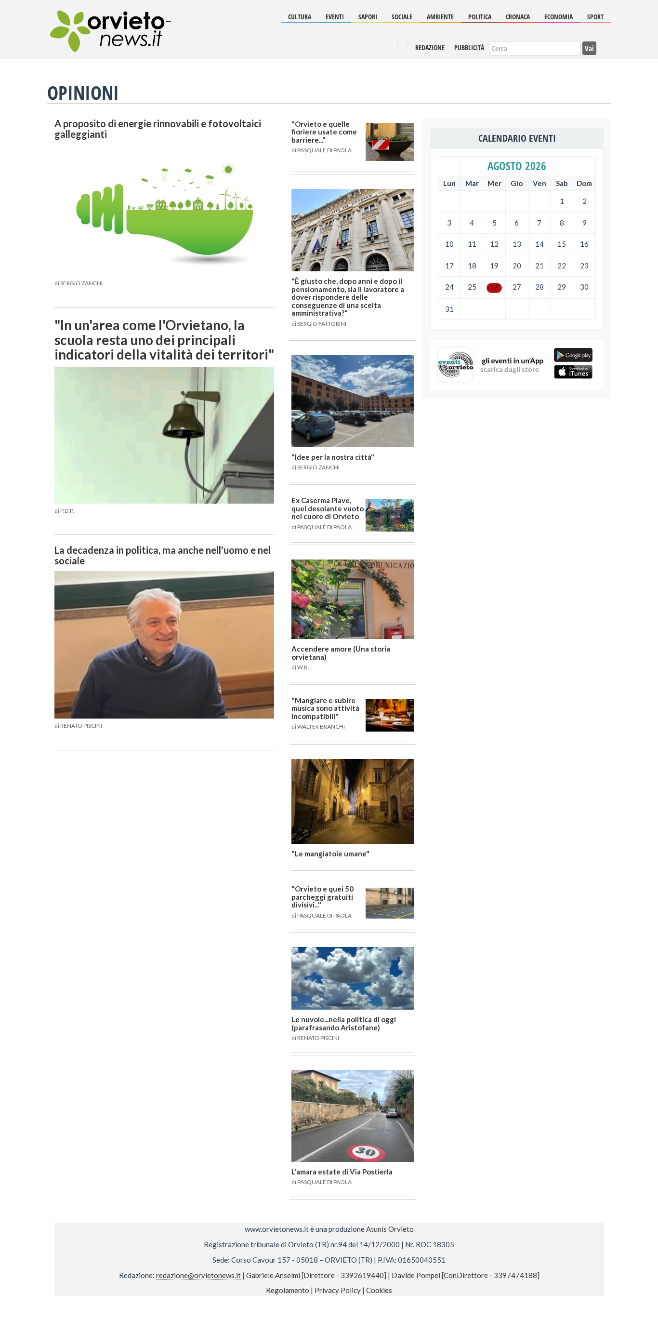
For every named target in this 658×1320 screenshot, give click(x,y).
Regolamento (287, 1290)
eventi (335, 16)
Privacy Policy (338, 1290)
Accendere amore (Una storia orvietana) (340, 652)
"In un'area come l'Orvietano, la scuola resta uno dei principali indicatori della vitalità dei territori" (164, 340)
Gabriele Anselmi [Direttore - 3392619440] (316, 1275)
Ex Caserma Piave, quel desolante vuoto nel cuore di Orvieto (327, 508)
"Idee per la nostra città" (332, 457)
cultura (299, 16)
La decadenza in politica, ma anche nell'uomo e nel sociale (162, 555)
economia (558, 16)
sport (595, 16)
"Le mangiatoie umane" (330, 853)
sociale (402, 16)
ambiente (440, 16)
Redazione (430, 47)
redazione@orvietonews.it (198, 1275)
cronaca (518, 16)
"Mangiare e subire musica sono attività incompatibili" (325, 708)
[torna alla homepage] (106, 24)
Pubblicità (469, 47)
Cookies (379, 1290)
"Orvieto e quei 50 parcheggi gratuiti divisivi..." (322, 896)
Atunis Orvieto (390, 1229)
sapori (367, 16)
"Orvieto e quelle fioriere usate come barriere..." (324, 132)
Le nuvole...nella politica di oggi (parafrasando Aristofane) (343, 1023)
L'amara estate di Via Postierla (342, 1171)
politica (479, 16)
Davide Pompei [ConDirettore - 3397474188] (466, 1275)
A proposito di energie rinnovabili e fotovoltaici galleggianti (157, 129)
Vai (589, 48)
